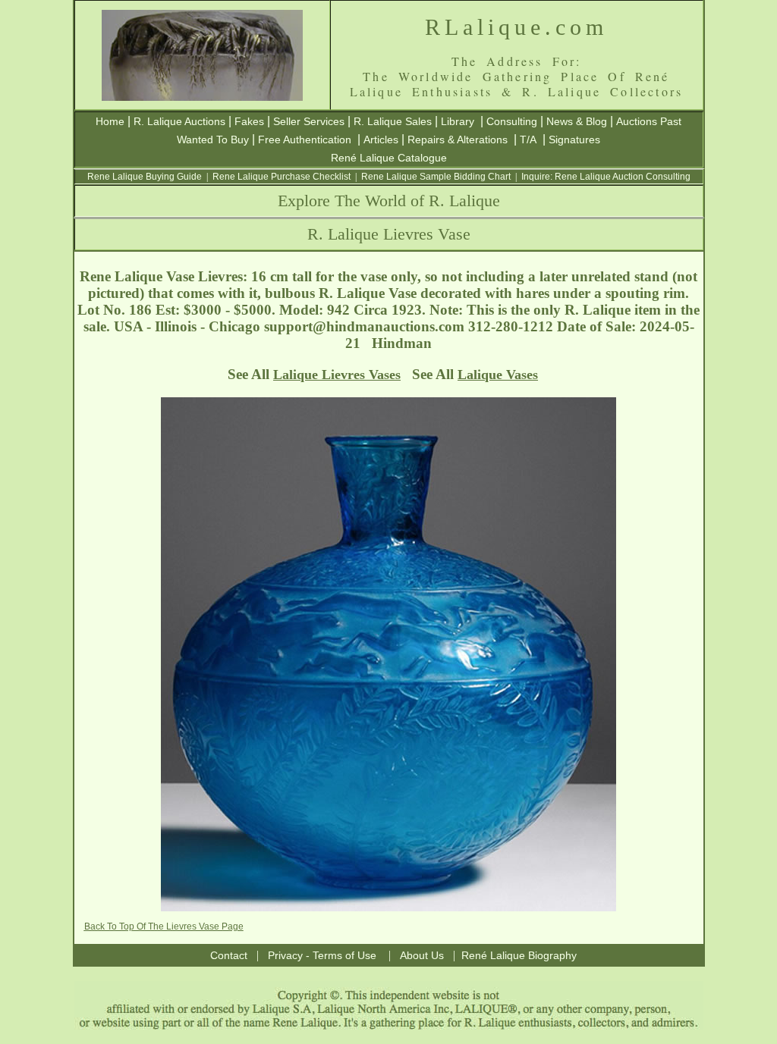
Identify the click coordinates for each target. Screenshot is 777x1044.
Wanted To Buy (213, 139)
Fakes (249, 121)
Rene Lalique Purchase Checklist (281, 176)
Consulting (511, 121)
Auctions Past (648, 121)
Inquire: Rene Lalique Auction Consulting (605, 176)
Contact (228, 955)
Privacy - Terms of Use (322, 955)
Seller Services (308, 121)
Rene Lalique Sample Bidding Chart (436, 176)
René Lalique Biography (519, 955)
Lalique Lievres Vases (337, 374)
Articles (380, 139)
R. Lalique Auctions (179, 121)
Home (110, 121)
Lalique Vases (498, 374)
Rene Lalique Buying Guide (144, 176)
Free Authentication (304, 139)
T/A (528, 139)
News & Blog (576, 121)
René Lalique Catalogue (389, 158)
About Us (422, 955)
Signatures (574, 139)
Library (457, 121)
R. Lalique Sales (393, 121)
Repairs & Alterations (457, 139)
